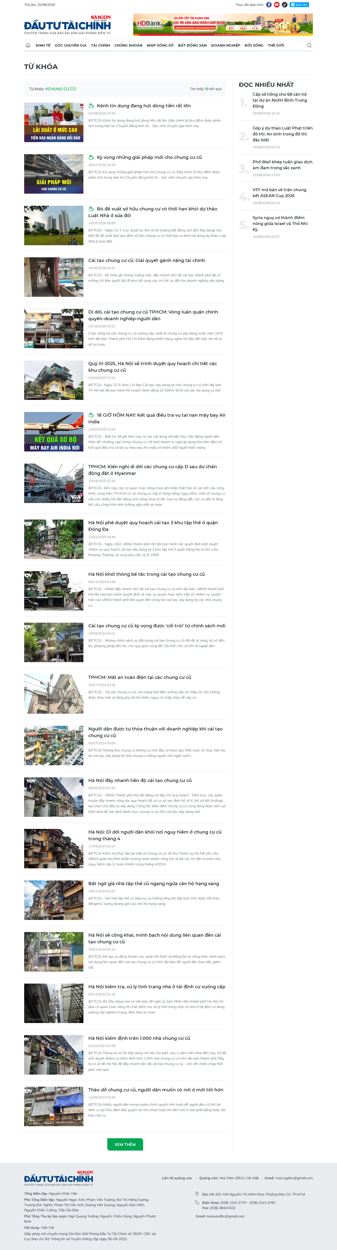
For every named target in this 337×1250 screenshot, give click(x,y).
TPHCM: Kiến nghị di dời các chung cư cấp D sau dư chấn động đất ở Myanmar (152, 470)
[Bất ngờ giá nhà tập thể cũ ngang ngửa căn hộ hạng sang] (53, 900)
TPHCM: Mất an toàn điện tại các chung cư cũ (139, 677)
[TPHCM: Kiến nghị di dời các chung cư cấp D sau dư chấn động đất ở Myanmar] (53, 483)
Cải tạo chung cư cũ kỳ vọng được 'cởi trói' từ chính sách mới (156, 626)
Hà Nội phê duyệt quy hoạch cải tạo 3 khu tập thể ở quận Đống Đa (153, 526)
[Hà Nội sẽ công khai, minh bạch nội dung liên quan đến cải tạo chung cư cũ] (53, 951)
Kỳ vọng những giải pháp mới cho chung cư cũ (149, 157)
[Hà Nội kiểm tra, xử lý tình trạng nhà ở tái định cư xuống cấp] (53, 1003)
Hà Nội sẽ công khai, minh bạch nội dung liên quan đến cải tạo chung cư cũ (154, 939)
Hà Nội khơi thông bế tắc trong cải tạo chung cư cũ (146, 574)
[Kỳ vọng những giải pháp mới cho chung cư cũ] (53, 174)
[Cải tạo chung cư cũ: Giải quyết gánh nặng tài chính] (53, 277)
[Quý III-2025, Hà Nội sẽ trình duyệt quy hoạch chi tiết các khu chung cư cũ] (53, 380)
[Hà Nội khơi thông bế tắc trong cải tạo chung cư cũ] (53, 591)
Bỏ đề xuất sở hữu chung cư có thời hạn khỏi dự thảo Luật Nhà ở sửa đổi (152, 212)
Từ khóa (41, 66)
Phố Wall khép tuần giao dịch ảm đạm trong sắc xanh (283, 165)
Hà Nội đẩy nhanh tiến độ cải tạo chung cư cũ (140, 780)
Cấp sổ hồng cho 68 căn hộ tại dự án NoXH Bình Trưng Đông (280, 100)
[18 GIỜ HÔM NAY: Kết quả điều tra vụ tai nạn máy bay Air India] (53, 431)
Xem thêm (125, 1144)
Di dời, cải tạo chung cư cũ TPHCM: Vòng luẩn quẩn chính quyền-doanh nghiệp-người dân (153, 315)
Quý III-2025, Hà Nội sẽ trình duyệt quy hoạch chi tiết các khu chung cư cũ (152, 367)
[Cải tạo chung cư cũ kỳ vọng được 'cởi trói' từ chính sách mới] (53, 642)
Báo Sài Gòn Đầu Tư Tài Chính (67, 25)
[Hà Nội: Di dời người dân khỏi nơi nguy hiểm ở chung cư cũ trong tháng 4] (53, 848)
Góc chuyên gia (71, 45)
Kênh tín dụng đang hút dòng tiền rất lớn (143, 106)
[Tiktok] (285, 5)
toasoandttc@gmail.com (225, 1216)
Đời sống (254, 45)
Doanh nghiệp (225, 45)
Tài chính (100, 45)
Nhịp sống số (160, 45)
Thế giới (276, 45)
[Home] (28, 45)
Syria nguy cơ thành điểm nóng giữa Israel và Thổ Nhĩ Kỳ (280, 223)
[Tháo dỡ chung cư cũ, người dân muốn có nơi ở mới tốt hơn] (53, 1106)
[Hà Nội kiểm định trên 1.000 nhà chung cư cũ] (53, 1055)
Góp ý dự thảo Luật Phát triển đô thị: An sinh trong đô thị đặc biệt (283, 134)
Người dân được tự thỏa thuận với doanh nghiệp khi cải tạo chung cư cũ (155, 732)
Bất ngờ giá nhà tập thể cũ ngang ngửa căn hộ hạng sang (153, 883)
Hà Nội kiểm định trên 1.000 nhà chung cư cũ (139, 1038)
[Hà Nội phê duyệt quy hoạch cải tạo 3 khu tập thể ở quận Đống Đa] (53, 539)
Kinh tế (43, 45)
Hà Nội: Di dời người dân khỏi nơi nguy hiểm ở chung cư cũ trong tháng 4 (155, 835)
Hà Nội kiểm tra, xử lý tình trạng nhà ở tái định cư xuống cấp (156, 986)
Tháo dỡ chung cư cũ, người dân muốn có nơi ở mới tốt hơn (155, 1090)
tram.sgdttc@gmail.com (294, 1178)
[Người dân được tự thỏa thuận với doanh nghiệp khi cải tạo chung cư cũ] (53, 745)
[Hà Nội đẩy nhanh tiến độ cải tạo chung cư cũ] (53, 797)
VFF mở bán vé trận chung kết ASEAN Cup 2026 (279, 192)
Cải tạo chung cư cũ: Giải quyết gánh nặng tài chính (146, 260)
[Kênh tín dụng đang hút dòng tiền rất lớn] (53, 122)
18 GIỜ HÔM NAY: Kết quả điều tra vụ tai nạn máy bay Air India (157, 418)
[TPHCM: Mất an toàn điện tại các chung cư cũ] (53, 694)
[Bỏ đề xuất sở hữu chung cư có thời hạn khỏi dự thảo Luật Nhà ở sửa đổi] (53, 225)
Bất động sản (192, 45)
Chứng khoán (128, 45)
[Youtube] (277, 5)
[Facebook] (269, 5)
